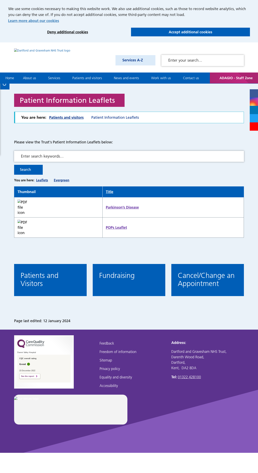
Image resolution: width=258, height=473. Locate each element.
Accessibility (109, 385)
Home (9, 78)
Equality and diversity (116, 377)
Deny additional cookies (48, 32)
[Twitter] (254, 118)
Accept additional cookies (171, 32)
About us (29, 78)
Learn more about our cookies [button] (33, 20)
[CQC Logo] (30, 347)
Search (25, 169)
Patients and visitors (87, 78)
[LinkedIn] (254, 110)
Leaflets (42, 180)
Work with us (161, 78)
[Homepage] (42, 57)
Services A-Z (132, 60)
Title (109, 191)
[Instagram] (254, 102)
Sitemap (106, 360)
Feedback (107, 343)
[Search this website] (239, 60)
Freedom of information (118, 351)
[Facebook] (254, 93)
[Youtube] (254, 126)
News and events (126, 78)
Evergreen (61, 180)
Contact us (191, 78)
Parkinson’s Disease (122, 207)
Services (54, 78)
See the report (27, 376)
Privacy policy (110, 368)
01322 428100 (189, 377)
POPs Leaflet (116, 227)
